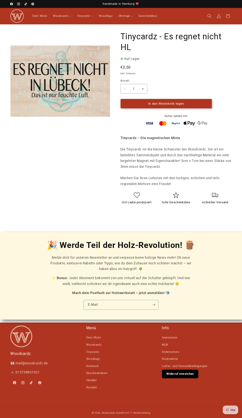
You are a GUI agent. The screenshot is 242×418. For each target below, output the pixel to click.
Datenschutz (170, 352)
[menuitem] (39, 16)
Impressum (169, 337)
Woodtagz (93, 359)
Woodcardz (94, 344)
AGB (165, 344)
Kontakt (91, 387)
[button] (209, 16)
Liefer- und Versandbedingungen (184, 366)
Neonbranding (141, 413)
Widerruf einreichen (180, 373)
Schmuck (92, 366)
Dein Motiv (93, 337)
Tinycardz (92, 352)
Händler (91, 380)
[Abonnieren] (153, 305)
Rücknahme (170, 359)
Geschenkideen (97, 373)
